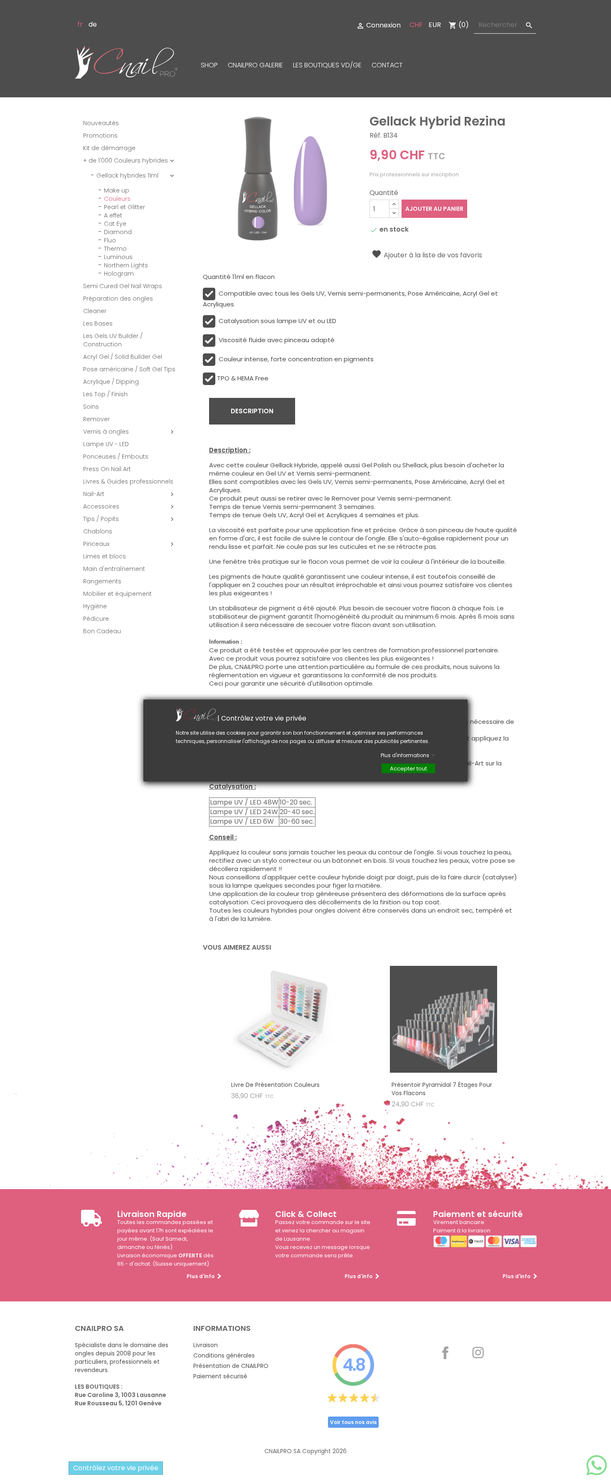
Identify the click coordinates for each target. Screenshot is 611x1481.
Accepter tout (408, 769)
